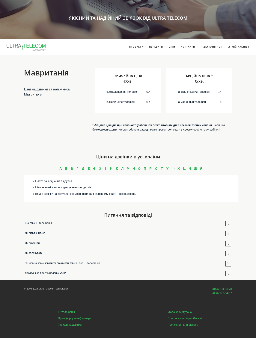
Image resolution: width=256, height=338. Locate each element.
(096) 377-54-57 (222, 293)
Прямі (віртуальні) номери (74, 318)
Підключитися (211, 47)
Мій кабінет (240, 47)
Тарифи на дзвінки (70, 324)
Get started (128, 26)
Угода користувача (180, 311)
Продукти (136, 47)
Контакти (188, 47)
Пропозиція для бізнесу (183, 324)
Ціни (172, 47)
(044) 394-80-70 (222, 289)
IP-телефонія (66, 311)
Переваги (156, 47)
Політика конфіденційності (185, 318)
